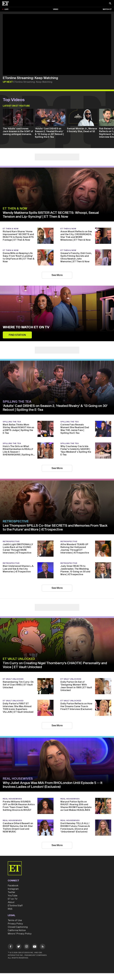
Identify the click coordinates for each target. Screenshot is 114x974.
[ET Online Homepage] (6, 3)
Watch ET (107, 9)
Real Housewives (18, 758)
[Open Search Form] (110, 3)
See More (57, 268)
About (11, 881)
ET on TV (12, 878)
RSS (10, 888)
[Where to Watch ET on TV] (57, 306)
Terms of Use (15, 899)
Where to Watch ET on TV (26, 320)
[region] (57, 44)
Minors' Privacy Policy (20, 913)
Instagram (13, 868)
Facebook (13, 864)
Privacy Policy (15, 903)
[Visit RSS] (42, 926)
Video (55, 9)
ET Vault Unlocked (19, 638)
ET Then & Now (15, 201)
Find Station (17, 328)
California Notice (17, 909)
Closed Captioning (18, 906)
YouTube (12, 874)
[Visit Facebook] (10, 926)
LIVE (6, 9)
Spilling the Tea (17, 387)
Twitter (11, 871)
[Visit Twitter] (18, 926)
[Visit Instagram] (26, 926)
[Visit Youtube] (34, 925)
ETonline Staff (15, 884)
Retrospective (16, 507)
